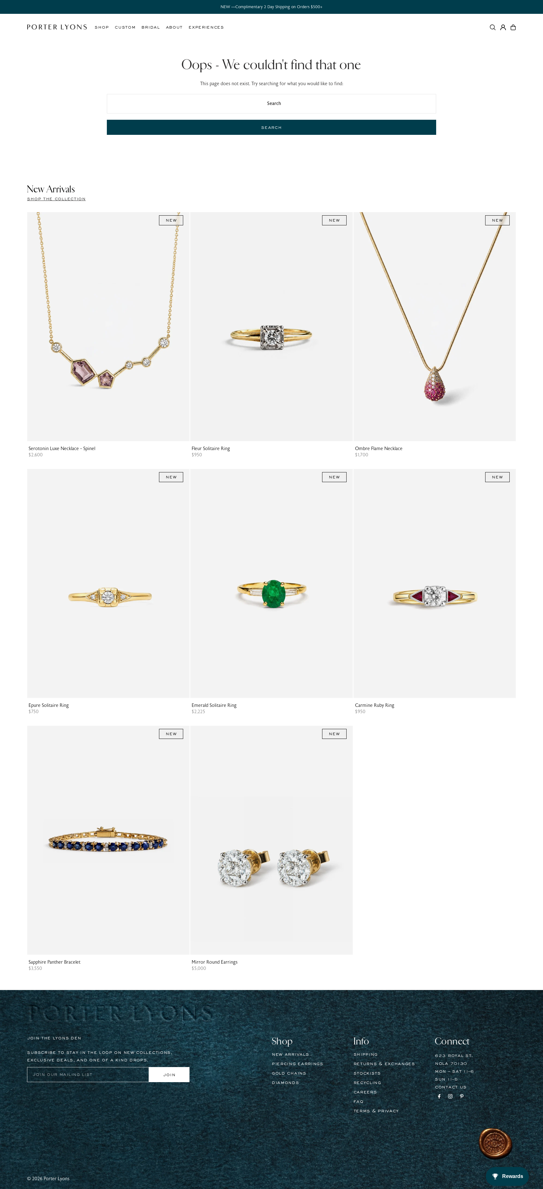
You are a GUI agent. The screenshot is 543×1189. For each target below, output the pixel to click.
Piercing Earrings (297, 1064)
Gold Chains (289, 1073)
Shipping (366, 1054)
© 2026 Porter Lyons (48, 1178)
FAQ (359, 1101)
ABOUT (174, 27)
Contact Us (451, 1087)
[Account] (503, 27)
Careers (365, 1092)
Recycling (367, 1083)
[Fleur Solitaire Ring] (271, 326)
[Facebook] (439, 1097)
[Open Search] (493, 27)
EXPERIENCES (206, 27)
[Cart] (513, 27)
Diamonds (285, 1083)
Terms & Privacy (376, 1111)
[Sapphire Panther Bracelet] (108, 840)
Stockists (367, 1073)
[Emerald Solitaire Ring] (271, 583)
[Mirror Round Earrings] (271, 840)
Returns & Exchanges (384, 1064)
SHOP (102, 27)
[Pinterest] (461, 1097)
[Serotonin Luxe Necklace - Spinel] (108, 326)
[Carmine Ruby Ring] (435, 583)
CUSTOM (125, 27)
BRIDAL (150, 27)
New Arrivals (290, 1054)
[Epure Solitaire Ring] (108, 583)
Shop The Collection (56, 199)
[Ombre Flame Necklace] (435, 326)
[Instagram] (450, 1097)
